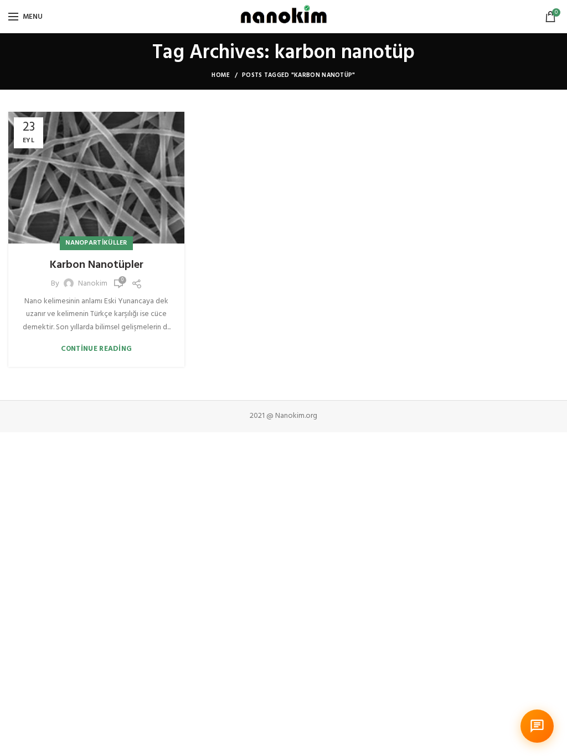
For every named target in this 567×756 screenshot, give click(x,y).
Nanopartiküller (96, 242)
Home (221, 75)
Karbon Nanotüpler (96, 265)
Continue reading (96, 349)
